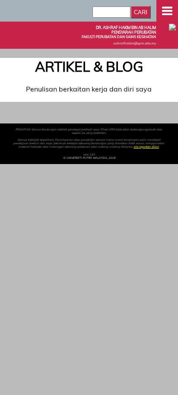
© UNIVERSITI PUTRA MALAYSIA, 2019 (89, 158)
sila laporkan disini (146, 147)
